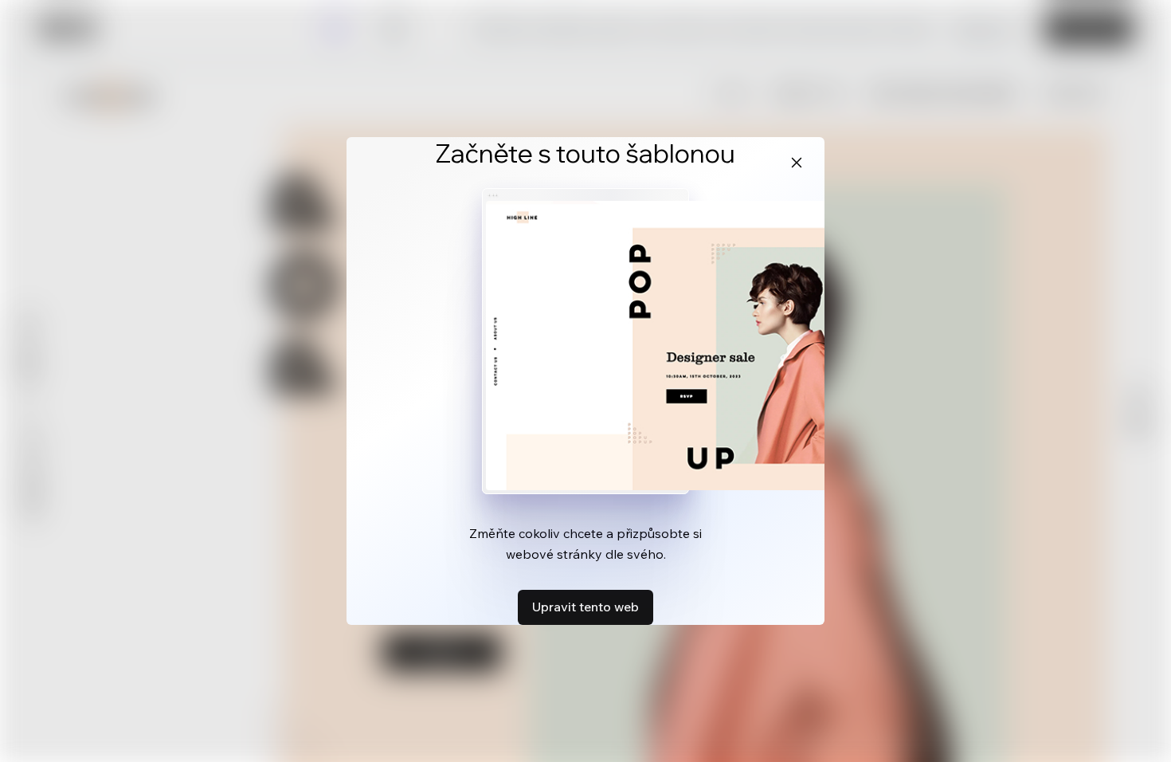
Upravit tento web (585, 607)
